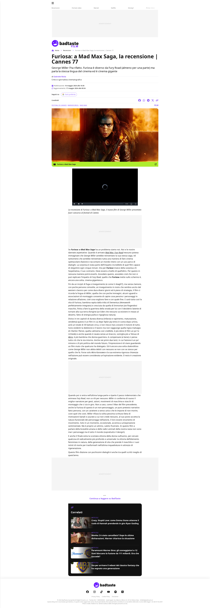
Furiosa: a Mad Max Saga (66, 164)
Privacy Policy (96, 596)
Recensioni (67, 50)
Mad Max (83, 105)
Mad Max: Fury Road (114, 252)
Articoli (94, 518)
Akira (70, 337)
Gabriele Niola (60, 76)
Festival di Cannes (59, 105)
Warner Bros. (73, 105)
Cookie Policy (106, 596)
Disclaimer (115, 596)
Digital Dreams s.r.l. (82, 600)
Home (57, 50)
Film (156, 105)
